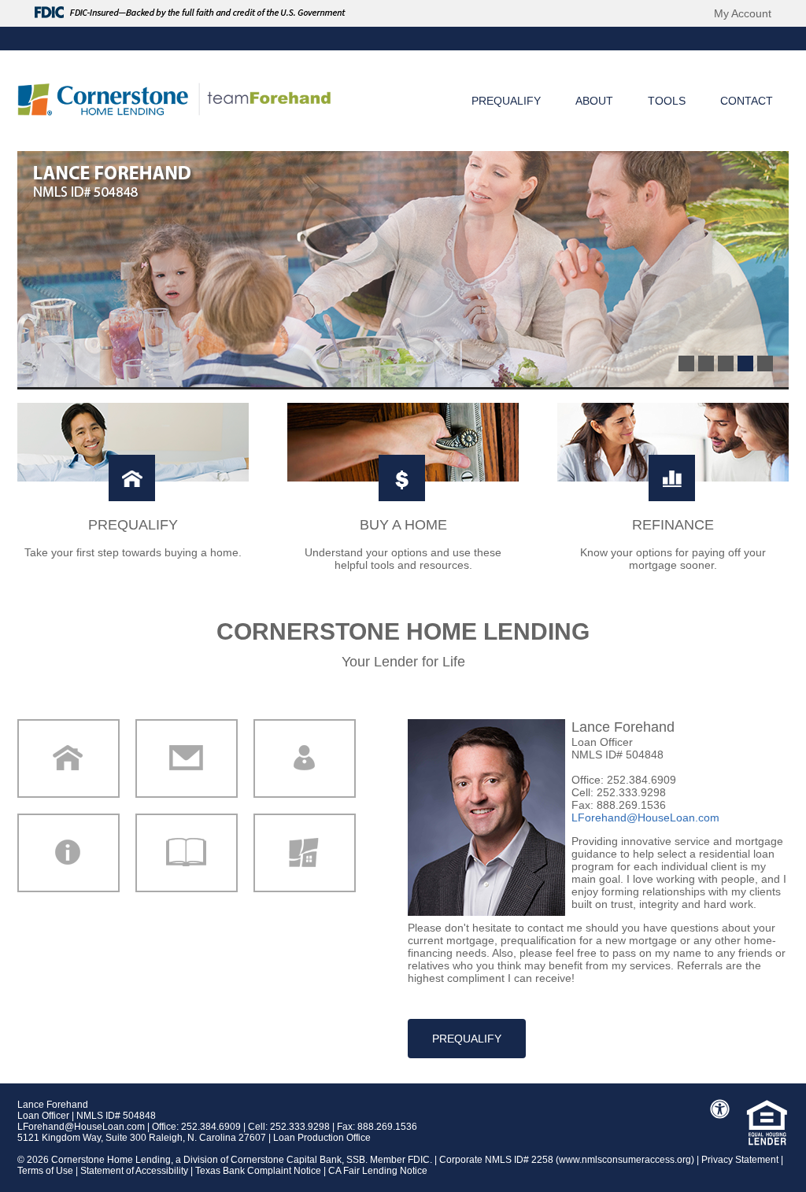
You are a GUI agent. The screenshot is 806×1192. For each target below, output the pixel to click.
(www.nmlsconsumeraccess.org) (625, 1159)
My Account (742, 13)
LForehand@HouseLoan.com (81, 1126)
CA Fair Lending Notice (377, 1170)
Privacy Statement (739, 1159)
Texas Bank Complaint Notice (258, 1170)
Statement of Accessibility (134, 1170)
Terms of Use (45, 1170)
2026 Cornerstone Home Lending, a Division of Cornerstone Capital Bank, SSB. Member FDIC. (230, 1159)
